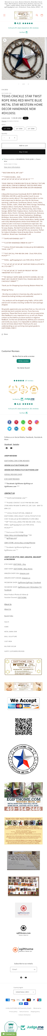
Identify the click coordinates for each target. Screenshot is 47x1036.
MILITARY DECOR (10, 646)
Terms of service (24, 1011)
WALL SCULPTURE (10, 636)
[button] (4, 15)
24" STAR (31, 129)
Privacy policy (13, 1011)
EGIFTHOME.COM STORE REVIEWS (16, 461)
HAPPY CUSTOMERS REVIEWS (14, 651)
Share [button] (6, 334)
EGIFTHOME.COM (15, 1008)
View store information (12, 167)
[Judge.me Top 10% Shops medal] (34, 389)
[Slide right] (28, 84)
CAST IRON (8, 641)
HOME (6, 627)
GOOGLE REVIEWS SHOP (13, 474)
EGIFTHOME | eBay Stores (23, 569)
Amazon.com (24, 573)
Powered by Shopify (25, 1008)
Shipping (4, 121)
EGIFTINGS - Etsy (19, 564)
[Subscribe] (34, 969)
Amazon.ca (26, 578)
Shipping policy (35, 1011)
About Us (8, 604)
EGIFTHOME (22, 597)
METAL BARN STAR (10, 632)
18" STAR (19, 129)
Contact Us (9, 1034)
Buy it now (23, 152)
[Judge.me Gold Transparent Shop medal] (13, 389)
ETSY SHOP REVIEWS (11, 479)
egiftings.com (12, 538)
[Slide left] (18, 84)
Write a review (23, 361)
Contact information (24, 1015)
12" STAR (7, 129)
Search (6, 622)
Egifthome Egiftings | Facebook (29, 582)
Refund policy (37, 1008)
